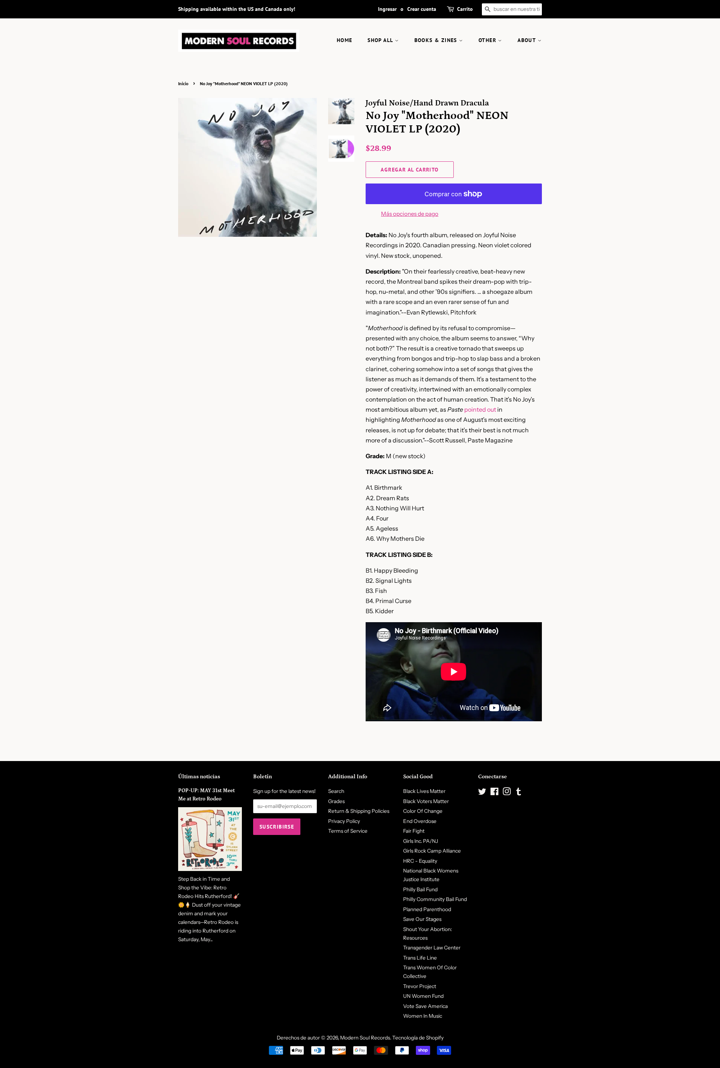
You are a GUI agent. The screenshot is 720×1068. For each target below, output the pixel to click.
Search (336, 791)
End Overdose (419, 821)
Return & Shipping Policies (358, 811)
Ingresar (387, 9)
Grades (336, 801)
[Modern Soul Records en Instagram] (506, 793)
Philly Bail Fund (420, 889)
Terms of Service (348, 831)
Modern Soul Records (365, 1038)
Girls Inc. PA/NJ (420, 841)
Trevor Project (419, 986)
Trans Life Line (420, 958)
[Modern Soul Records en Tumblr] (518, 793)
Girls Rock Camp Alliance (432, 851)
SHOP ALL (381, 40)
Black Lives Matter (424, 791)
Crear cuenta (421, 9)
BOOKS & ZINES (436, 40)
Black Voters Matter (426, 801)
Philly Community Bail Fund (435, 899)
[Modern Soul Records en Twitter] (482, 793)
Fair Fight (413, 831)
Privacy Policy (344, 821)
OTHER (488, 40)
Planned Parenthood (427, 909)
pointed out (480, 409)
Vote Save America (425, 1006)
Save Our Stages (422, 919)
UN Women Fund (423, 996)
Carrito (465, 9)
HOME (344, 40)
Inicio (183, 83)
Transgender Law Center (431, 948)
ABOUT (527, 40)
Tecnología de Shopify (418, 1038)
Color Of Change (422, 811)
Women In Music (422, 1016)
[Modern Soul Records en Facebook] (494, 793)
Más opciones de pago (409, 213)
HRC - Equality (420, 861)
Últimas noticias (199, 776)
